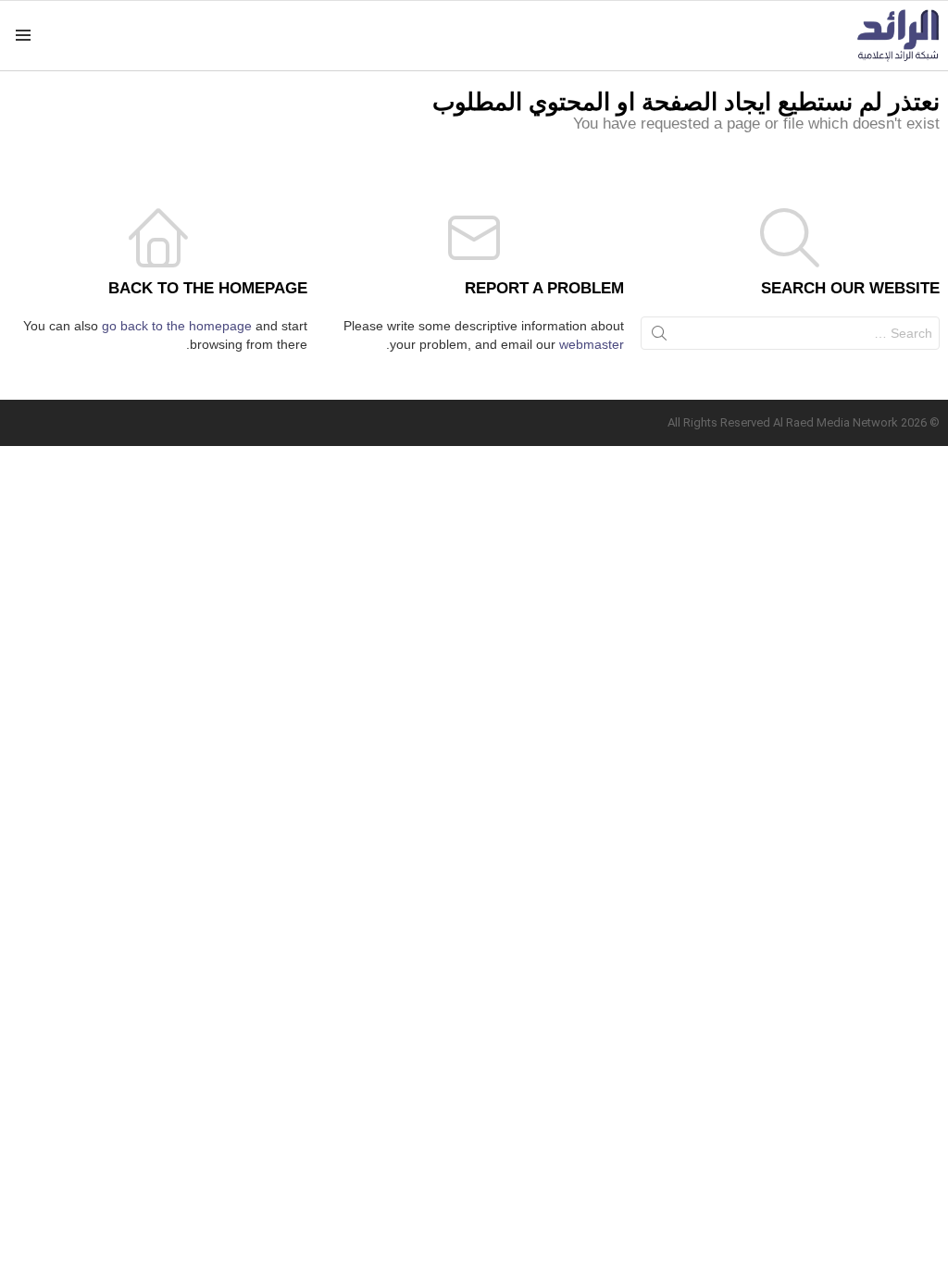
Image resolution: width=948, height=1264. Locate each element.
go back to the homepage (177, 325)
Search (659, 336)
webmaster (591, 344)
